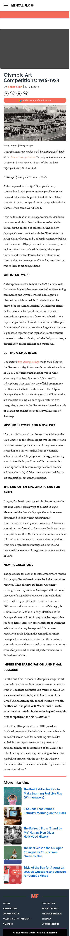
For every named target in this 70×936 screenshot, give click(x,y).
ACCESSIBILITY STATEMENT (16, 918)
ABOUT (6, 903)
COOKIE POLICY (11, 913)
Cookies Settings (50, 923)
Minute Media (28, 932)
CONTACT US (48, 903)
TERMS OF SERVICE (52, 913)
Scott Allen (15, 87)
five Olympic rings (28, 362)
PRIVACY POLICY (50, 908)
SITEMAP (46, 918)
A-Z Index (8, 923)
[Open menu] (6, 5)
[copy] (25, 93)
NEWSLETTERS (10, 908)
